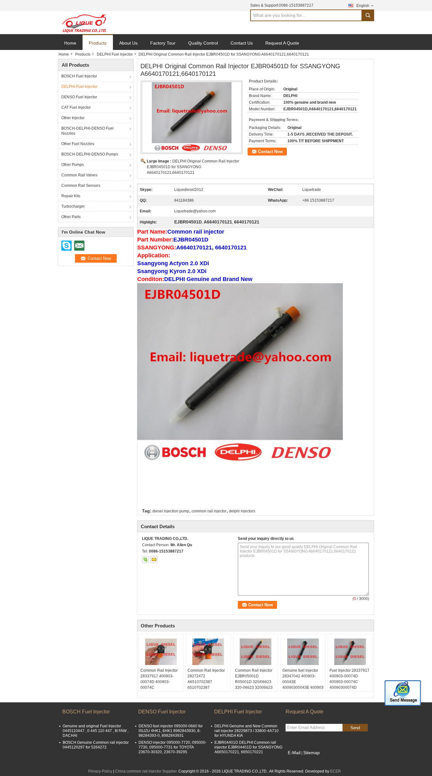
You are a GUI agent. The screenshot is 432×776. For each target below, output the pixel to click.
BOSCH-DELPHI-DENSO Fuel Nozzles (87, 131)
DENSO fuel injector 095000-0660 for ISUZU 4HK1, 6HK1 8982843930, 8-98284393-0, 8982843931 (171, 731)
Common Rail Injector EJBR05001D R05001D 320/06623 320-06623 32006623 (254, 679)
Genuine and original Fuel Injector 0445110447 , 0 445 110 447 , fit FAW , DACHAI (95, 731)
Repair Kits (70, 196)
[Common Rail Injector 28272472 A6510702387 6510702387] (208, 652)
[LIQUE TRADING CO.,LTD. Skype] (145, 559)
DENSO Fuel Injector (79, 97)
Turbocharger (73, 206)
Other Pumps (72, 164)
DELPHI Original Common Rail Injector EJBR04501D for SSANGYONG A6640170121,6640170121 (193, 167)
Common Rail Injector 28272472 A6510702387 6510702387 (206, 679)
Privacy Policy (100, 771)
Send (355, 727)
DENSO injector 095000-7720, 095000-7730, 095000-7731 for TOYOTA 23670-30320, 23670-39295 (173, 747)
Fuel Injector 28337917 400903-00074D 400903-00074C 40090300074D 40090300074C (349, 681)
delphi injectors (242, 511)
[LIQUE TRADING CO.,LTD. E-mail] (154, 559)
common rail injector (209, 511)
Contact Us (242, 43)
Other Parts (71, 217)
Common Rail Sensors (80, 185)
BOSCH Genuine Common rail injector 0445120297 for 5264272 (96, 744)
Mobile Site (299, 760)
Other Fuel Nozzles (77, 144)
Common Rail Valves (79, 175)
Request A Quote (282, 43)
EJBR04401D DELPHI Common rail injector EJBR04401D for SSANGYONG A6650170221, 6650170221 (248, 747)
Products (98, 43)
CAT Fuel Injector (76, 107)
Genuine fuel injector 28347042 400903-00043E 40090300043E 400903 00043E (303, 681)
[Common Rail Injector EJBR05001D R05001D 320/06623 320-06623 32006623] (255, 652)
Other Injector (72, 118)
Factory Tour (163, 43)
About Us (128, 43)
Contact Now (270, 151)
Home (70, 43)
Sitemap (311, 752)
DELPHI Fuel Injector (115, 54)
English (362, 5)
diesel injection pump (170, 511)
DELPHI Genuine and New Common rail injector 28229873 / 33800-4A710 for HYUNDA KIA (246, 731)
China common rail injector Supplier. (146, 771)
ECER (335, 771)
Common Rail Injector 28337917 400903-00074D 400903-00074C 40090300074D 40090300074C (159, 684)
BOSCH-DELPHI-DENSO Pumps (89, 154)
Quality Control (203, 43)
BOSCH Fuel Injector (79, 76)
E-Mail (294, 752)
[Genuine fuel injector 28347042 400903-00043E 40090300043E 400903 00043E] (303, 652)
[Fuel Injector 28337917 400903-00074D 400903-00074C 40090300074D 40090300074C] (350, 652)
